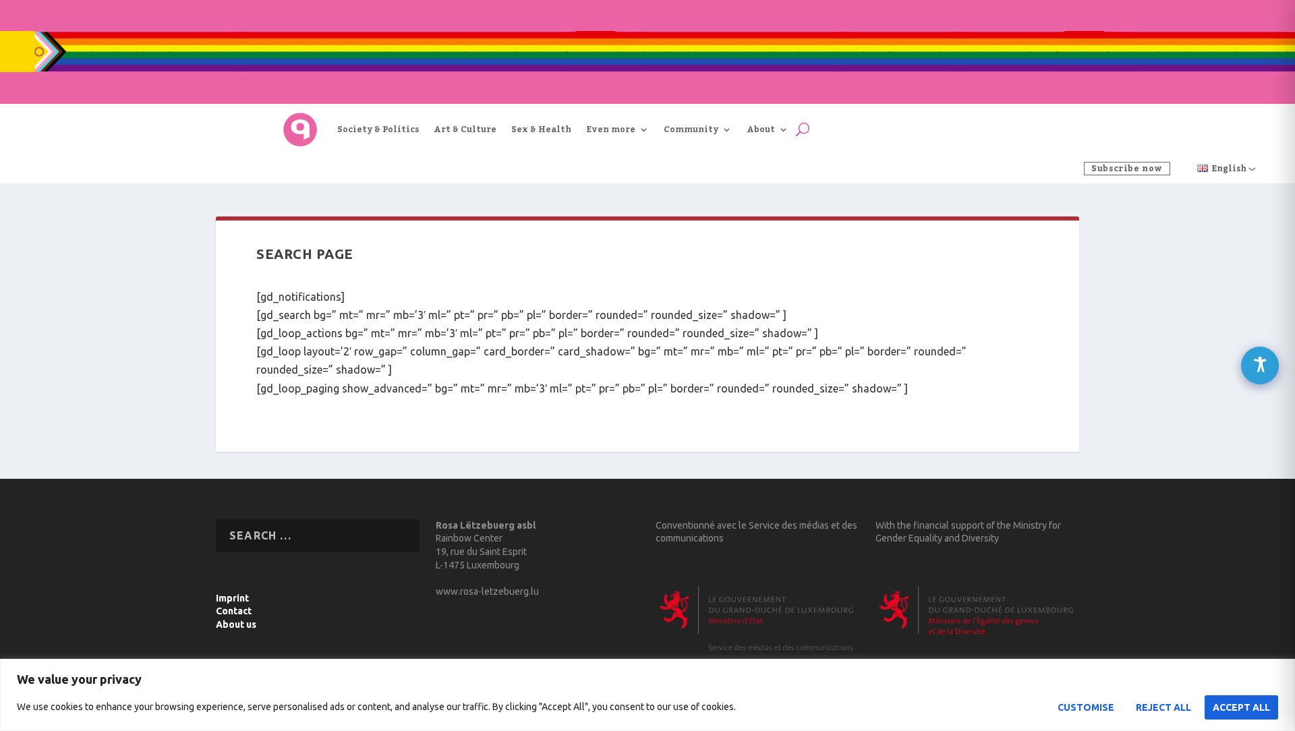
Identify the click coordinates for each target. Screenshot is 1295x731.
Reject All (1163, 707)
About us (236, 624)
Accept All (1241, 707)
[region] (647, 695)
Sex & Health (541, 129)
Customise (1086, 707)
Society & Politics (378, 129)
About (761, 129)
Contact (234, 611)
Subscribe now (1127, 168)
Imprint (232, 598)
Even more (610, 129)
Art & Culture (465, 129)
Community (691, 129)
